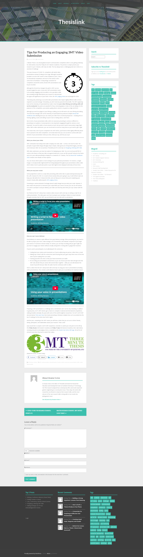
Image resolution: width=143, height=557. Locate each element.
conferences (103, 99)
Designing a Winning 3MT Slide (73, 148)
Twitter (109, 73)
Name (28, 453)
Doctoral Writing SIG (98, 162)
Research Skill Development (100, 168)
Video (88, 3)
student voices (111, 128)
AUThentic (30, 362)
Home (54, 3)
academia (98, 90)
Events (83, 3)
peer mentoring (110, 115)
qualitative (101, 122)
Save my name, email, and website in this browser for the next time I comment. (47, 474)
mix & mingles (104, 112)
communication (45, 362)
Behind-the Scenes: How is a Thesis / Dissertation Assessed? (74, 528)
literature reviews (103, 109)
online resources (65, 362)
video (81, 362)
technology (102, 132)
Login (27, 518)
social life (103, 128)
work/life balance (100, 135)
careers (101, 93)
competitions (95, 99)
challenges (107, 93)
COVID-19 (110, 99)
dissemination (53, 362)
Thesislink (71, 21)
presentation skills (74, 362)
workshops (109, 135)
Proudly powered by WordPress (32, 553)
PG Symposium (96, 119)
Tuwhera (95, 181)
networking (112, 112)
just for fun (95, 109)
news (93, 115)
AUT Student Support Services (101, 158)
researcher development (98, 125)
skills (98, 128)
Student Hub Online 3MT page (66, 330)
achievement (105, 90)
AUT (111, 90)
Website (28, 467)
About (60, 3)
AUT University (97, 160)
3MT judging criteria (60, 96)
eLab (94, 164)
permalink (30, 364)
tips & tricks (109, 132)
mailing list (102, 71)
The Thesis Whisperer (99, 178)
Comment (29, 428)
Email (28, 460)
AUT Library (95, 93)
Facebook (102, 73)
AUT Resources (75, 3)
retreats (94, 128)
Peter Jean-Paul (40, 315)
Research (66, 3)
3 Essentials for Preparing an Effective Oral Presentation (73, 513)
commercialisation (97, 96)
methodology (95, 112)
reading (107, 122)
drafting (102, 102)
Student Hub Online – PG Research (102, 174)
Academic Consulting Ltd (99, 153)
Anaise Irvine (40, 59)
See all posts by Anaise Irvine (51, 399)
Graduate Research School (99, 106)
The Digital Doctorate (99, 176)
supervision (95, 132)
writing (93, 138)
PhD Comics (96, 166)
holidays (109, 106)
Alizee (48, 553)
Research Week (110, 125)
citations (113, 93)
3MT (40, 362)
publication (95, 122)
